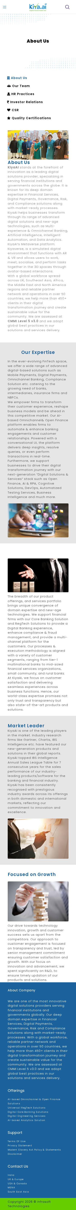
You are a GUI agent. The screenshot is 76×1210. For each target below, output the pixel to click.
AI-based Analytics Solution (26, 1120)
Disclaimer (15, 1154)
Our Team (20, 86)
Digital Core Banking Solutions (28, 1112)
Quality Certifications (31, 118)
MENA (11, 1187)
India (11, 1175)
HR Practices (22, 94)
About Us (18, 78)
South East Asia (18, 1191)
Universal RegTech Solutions (27, 1107)
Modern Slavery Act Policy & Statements (34, 1149)
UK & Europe (16, 1179)
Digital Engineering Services (27, 1116)
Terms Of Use (17, 1141)
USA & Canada (17, 1183)
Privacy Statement (20, 1145)
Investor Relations (26, 102)
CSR (15, 110)
